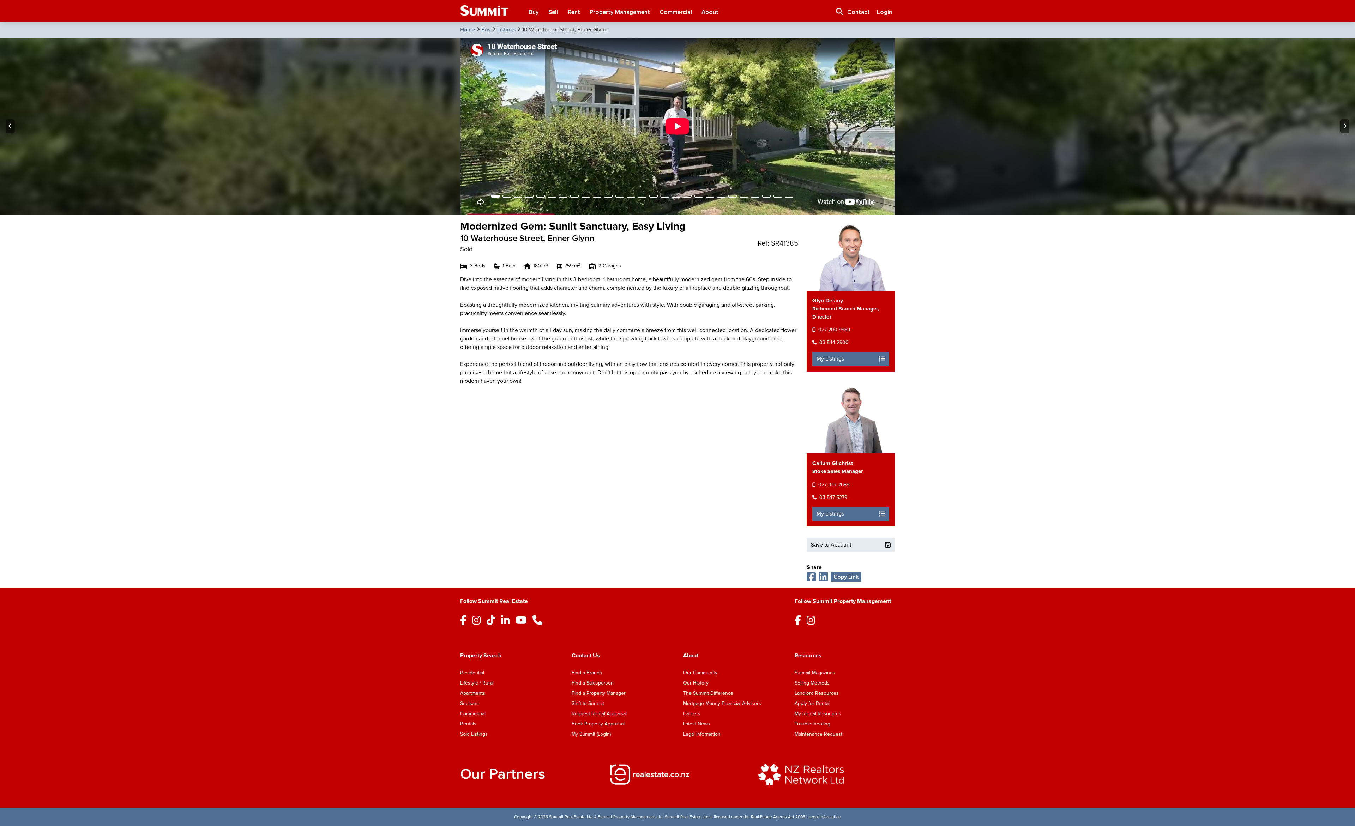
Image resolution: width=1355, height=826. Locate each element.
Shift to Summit (588, 703)
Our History (696, 683)
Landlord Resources (817, 693)
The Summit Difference (708, 693)
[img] (677, 774)
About (709, 12)
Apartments (472, 693)
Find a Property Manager (599, 693)
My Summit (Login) (591, 734)
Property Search (480, 655)
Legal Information (702, 734)
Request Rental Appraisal (599, 714)
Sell (553, 12)
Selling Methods (812, 683)
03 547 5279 (833, 497)
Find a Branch (587, 673)
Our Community (700, 673)
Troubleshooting (812, 724)
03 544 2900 (834, 342)
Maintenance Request (818, 734)
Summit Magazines (815, 673)
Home (468, 29)
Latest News (696, 724)
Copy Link (846, 576)
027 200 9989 (834, 330)
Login (884, 12)
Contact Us (586, 655)
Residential (472, 673)
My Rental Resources (818, 714)
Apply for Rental (812, 703)
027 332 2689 (833, 485)
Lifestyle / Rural (477, 683)
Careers (691, 714)
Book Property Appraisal (598, 724)
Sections (469, 703)
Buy (534, 12)
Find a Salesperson (593, 683)
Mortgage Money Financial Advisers (722, 703)
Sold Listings (474, 734)
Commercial (676, 12)
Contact (858, 12)
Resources (808, 655)
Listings (507, 29)
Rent (574, 12)
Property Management (620, 12)
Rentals (468, 724)
